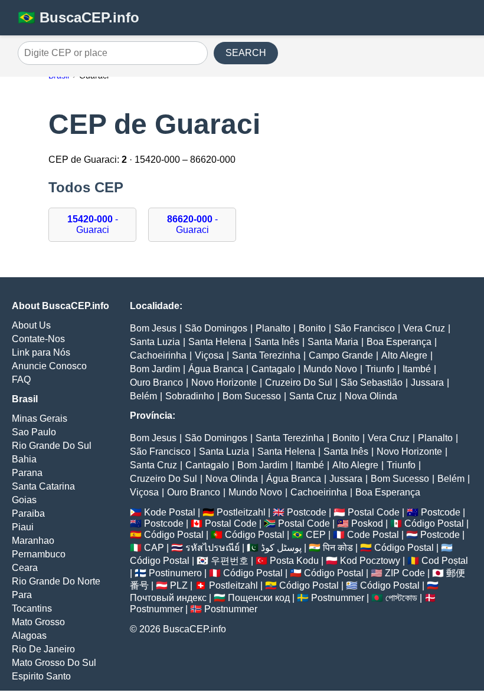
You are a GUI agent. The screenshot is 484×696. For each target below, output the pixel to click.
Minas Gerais (39, 418)
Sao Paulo (34, 432)
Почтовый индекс (168, 598)
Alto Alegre (404, 355)
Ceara (25, 568)
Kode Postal (169, 512)
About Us (31, 325)
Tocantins (32, 608)
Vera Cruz (424, 328)
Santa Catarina (43, 486)
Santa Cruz (312, 396)
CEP (316, 535)
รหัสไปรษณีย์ (212, 548)
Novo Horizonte (224, 382)
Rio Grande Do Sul (51, 446)
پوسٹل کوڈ (281, 548)
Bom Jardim (155, 369)
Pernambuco (39, 554)
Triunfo (379, 369)
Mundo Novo (330, 369)
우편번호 (229, 561)
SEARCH (245, 53)
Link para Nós (41, 352)
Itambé (417, 369)
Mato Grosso (38, 622)
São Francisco (364, 328)
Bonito (312, 328)
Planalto (273, 328)
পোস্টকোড (401, 598)
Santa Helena (217, 342)
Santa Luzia (155, 342)
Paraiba (28, 513)
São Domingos (216, 328)
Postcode (306, 512)
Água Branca (215, 369)
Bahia (24, 459)
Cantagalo (273, 369)
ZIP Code (405, 573)
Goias (24, 500)
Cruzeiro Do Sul (298, 382)
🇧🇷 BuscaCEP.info (78, 17)
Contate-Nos (38, 339)
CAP (154, 548)
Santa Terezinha (266, 355)
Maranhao (33, 541)
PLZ (179, 585)
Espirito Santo (41, 676)
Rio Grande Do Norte (56, 581)
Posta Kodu (294, 561)
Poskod (367, 523)
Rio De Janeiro (43, 649)
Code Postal (373, 535)
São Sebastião (372, 382)
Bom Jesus (153, 328)
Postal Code (374, 512)
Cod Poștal (444, 561)
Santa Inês (276, 342)
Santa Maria (333, 342)
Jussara (427, 382)
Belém (143, 396)
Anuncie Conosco (49, 366)
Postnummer (337, 598)
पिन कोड (338, 548)
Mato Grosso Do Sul (54, 663)
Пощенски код (259, 598)
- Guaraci (92, 224)
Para (22, 595)
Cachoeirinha (158, 355)
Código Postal (434, 523)
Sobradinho (189, 396)
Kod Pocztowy (370, 561)
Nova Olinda (371, 396)
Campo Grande (341, 355)
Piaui (23, 527)
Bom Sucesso (252, 396)
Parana (27, 473)
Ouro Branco (156, 382)
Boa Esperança (399, 342)
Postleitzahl (241, 512)
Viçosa (209, 355)
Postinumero (175, 573)
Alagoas (29, 636)
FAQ (21, 380)
